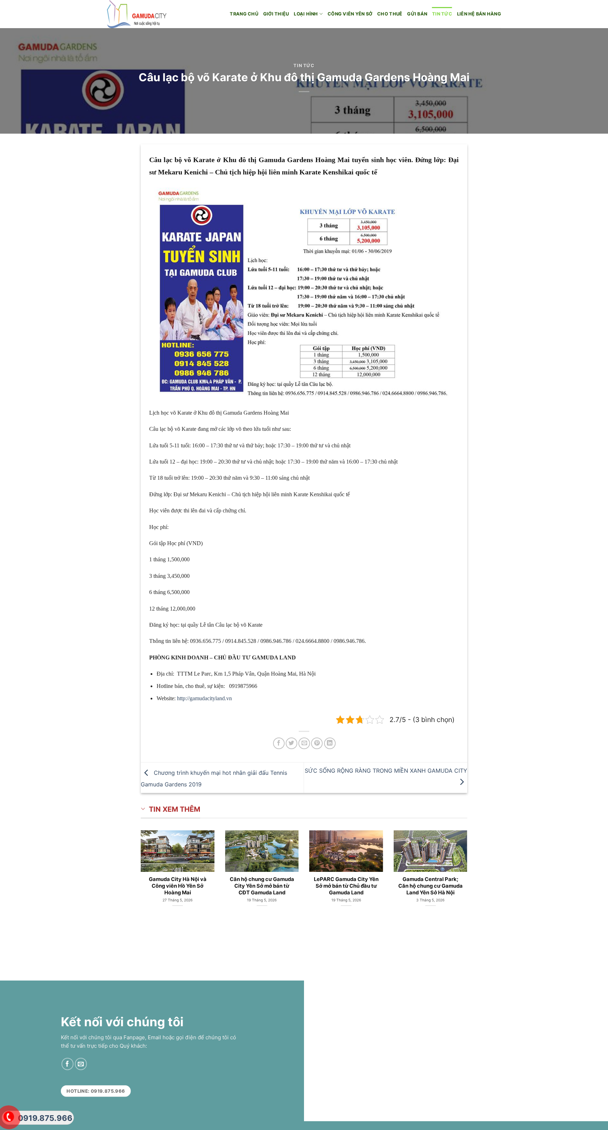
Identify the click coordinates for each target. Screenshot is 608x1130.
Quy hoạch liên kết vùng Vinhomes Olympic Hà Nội (282, 882)
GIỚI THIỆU (276, 14)
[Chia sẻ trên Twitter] (291, 743)
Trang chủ (244, 14)
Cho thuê (389, 14)
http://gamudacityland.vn (204, 698)
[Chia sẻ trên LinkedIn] (330, 743)
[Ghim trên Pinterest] (317, 743)
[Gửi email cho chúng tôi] (81, 1064)
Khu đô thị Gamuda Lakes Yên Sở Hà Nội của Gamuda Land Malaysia (367, 886)
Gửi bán (417, 14)
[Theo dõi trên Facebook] (67, 1064)
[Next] (480, 867)
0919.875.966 (45, 1118)
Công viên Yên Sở (350, 14)
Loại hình (306, 14)
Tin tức (442, 14)
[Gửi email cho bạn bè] (304, 743)
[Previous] (128, 867)
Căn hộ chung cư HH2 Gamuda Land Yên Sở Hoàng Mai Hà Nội (198, 886)
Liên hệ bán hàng (479, 14)
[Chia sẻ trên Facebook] (279, 743)
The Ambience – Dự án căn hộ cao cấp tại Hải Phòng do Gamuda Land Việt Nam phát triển (451, 889)
